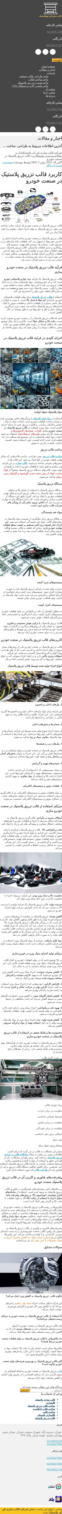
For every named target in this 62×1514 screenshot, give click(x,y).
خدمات (51, 72)
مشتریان (50, 89)
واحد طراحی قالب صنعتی (33, 76)
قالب (59, 1371)
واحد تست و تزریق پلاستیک (33, 82)
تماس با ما (49, 92)
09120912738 (54, 1469)
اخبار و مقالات (47, 69)
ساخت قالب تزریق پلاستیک (41, 1406)
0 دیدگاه (50, 165)
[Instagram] (38, 52)
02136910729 (54, 1441)
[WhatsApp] (53, 52)
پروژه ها (50, 95)
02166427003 (54, 1458)
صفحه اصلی (48, 66)
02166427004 (54, 1444)
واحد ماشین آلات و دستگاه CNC (30, 85)
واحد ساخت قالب (38, 79)
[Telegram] (45, 52)
